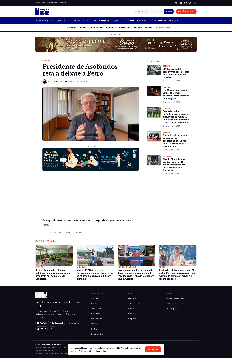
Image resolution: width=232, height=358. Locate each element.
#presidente (79, 232)
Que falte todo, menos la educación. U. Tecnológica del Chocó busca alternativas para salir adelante (175, 141)
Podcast (149, 27)
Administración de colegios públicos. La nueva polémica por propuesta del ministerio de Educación (52, 274)
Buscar (169, 11)
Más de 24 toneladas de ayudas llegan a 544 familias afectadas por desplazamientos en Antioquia (175, 165)
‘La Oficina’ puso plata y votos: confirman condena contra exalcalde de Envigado (176, 94)
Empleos (132, 318)
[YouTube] (176, 3)
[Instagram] (185, 3)
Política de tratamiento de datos (92, 351)
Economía (111, 27)
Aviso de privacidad (173, 308)
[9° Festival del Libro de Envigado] (90, 159)
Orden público (96, 27)
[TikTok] (190, 3)
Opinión (138, 27)
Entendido (153, 349)
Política (82, 27)
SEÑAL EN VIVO (187, 11)
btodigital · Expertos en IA (57, 353)
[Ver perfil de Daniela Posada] (44, 81)
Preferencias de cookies (44, 351)
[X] (195, 3)
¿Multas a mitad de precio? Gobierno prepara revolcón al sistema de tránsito (176, 73)
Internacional (125, 27)
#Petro (67, 232)
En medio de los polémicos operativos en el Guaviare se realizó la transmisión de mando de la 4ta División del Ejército (176, 117)
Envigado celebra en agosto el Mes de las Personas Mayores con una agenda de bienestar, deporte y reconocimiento (177, 274)
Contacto (132, 313)
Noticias (46, 61)
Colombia (71, 27)
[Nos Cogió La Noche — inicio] (42, 11)
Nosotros (132, 298)
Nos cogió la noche (127, 267)
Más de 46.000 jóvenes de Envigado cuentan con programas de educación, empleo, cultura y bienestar (95, 274)
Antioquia (167, 156)
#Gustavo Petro (55, 232)
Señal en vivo (164, 27)
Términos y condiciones (175, 298)
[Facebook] (181, 3)
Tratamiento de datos (174, 303)
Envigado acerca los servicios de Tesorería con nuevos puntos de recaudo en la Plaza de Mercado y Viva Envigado (136, 274)
